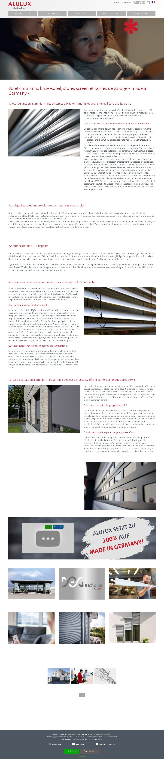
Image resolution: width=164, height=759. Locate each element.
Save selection (90, 751)
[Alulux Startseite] (21, 5)
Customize (82, 756)
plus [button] (82, 695)
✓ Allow (48, 527)
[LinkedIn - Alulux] (148, 2)
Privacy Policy (58, 527)
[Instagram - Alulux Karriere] (135, 2)
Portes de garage (112, 13)
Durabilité (116, 3)
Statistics (80, 745)
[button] (154, 2)
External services (107, 745)
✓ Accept (72, 751)
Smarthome (141, 13)
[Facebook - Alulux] (139, 2)
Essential (56, 745)
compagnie (126, 3)
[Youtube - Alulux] (143, 2)
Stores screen (82, 13)
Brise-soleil (52, 13)
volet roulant (22, 13)
